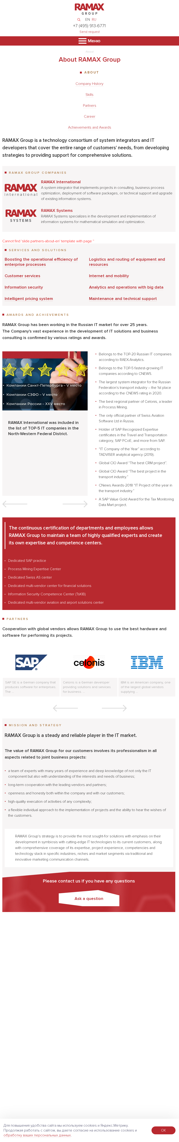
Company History (89, 83)
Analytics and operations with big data (126, 287)
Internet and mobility (109, 275)
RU (94, 19)
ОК (163, 1130)
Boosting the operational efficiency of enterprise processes (41, 262)
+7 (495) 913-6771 (89, 26)
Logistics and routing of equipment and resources (127, 262)
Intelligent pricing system (29, 298)
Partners (89, 105)
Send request (89, 32)
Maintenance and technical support (123, 298)
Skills (89, 94)
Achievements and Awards (89, 127)
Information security (24, 287)
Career (89, 116)
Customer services (22, 275)
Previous (14, 504)
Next (75, 504)
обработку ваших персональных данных (37, 1135)
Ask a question (89, 898)
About (91, 72)
